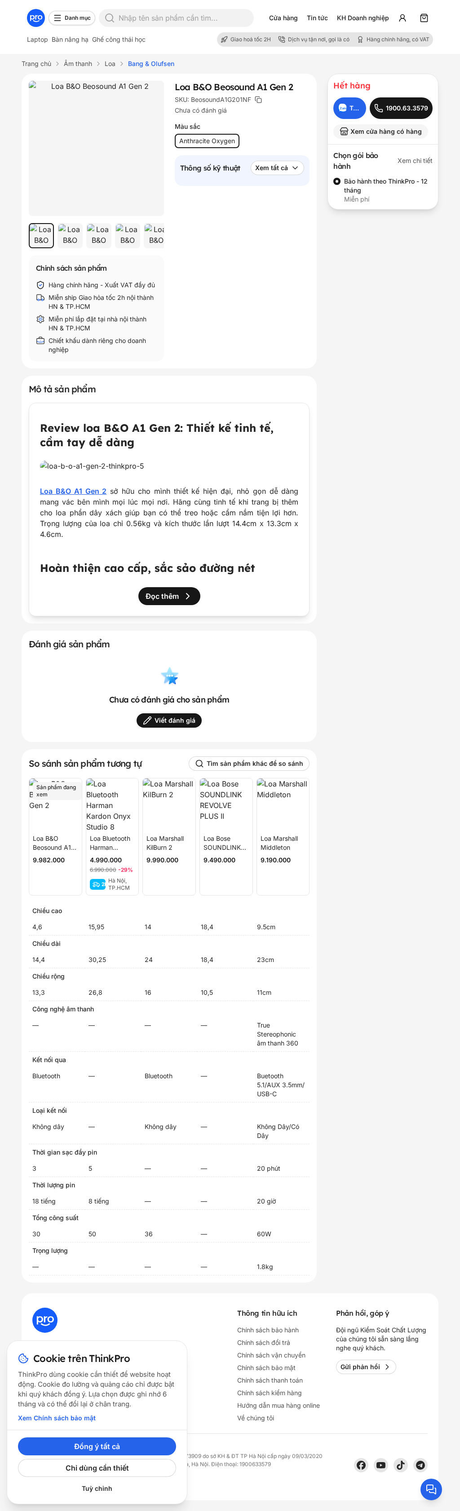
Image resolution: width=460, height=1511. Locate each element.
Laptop (37, 39)
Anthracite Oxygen (207, 141)
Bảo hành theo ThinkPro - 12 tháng (386, 185)
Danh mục (78, 17)
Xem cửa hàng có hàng (386, 131)
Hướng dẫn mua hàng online (278, 1405)
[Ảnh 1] (41, 235)
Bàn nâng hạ (70, 39)
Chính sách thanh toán (270, 1380)
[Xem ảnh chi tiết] (96, 148)
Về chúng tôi (255, 1418)
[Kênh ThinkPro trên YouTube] (381, 1465)
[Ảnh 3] (98, 235)
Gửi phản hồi (360, 1366)
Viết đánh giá (175, 720)
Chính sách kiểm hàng (269, 1393)
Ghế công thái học (119, 39)
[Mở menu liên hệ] (431, 1489)
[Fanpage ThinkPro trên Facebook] (361, 1465)
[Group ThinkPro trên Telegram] (420, 1465)
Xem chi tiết (415, 160)
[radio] (337, 181)
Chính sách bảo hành (268, 1330)
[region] (96, 235)
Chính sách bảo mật (266, 1367)
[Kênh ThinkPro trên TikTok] (401, 1465)
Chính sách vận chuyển (271, 1355)
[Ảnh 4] (127, 235)
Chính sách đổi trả (263, 1342)
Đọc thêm (162, 596)
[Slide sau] (148, 236)
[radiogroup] (383, 190)
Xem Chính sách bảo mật (57, 1418)
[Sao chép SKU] (258, 99)
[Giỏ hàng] (424, 18)
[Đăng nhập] (402, 18)
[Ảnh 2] (70, 235)
